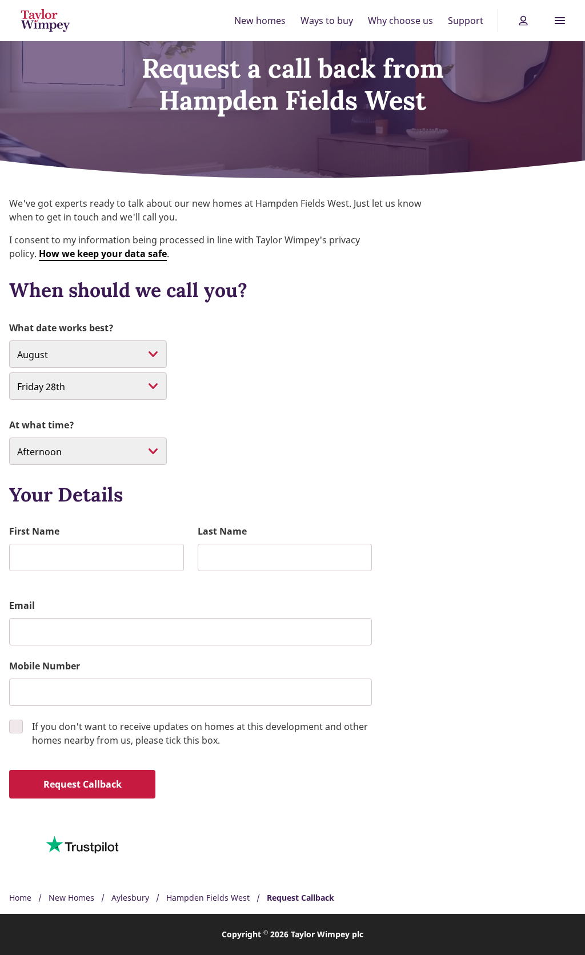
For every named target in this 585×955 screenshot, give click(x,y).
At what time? (41, 425)
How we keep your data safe (103, 253)
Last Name (222, 531)
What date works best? (61, 328)
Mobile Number (44, 666)
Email (22, 605)
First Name (34, 531)
